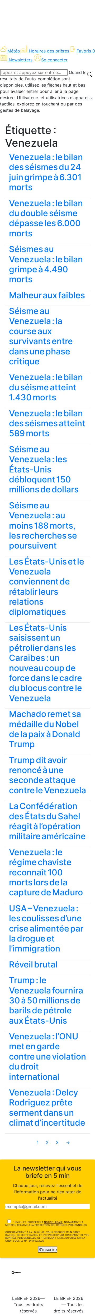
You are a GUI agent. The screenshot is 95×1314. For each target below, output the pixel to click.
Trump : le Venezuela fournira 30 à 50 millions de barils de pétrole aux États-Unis (46, 1000)
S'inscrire (48, 1249)
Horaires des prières (49, 51)
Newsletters (20, 59)
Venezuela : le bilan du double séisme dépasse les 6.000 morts (46, 218)
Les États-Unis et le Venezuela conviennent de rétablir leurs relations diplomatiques (46, 586)
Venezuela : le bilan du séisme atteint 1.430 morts (46, 387)
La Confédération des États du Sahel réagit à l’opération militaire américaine (47, 821)
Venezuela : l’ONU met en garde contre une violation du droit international (47, 1056)
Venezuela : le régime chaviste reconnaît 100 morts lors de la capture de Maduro (46, 872)
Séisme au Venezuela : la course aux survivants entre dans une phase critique (41, 336)
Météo (13, 51)
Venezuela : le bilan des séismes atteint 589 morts (47, 423)
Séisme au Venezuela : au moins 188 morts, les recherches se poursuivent (43, 525)
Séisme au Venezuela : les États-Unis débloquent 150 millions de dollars (44, 469)
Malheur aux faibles (47, 295)
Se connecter (54, 59)
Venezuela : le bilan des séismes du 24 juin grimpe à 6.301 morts (46, 172)
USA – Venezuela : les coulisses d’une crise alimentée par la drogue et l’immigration (46, 928)
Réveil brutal (33, 964)
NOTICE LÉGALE (53, 1222)
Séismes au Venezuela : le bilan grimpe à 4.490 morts (46, 264)
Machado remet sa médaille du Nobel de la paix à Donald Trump (45, 729)
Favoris (86, 51)
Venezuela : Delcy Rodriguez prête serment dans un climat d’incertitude (47, 1107)
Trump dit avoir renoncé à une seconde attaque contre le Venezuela (47, 775)
